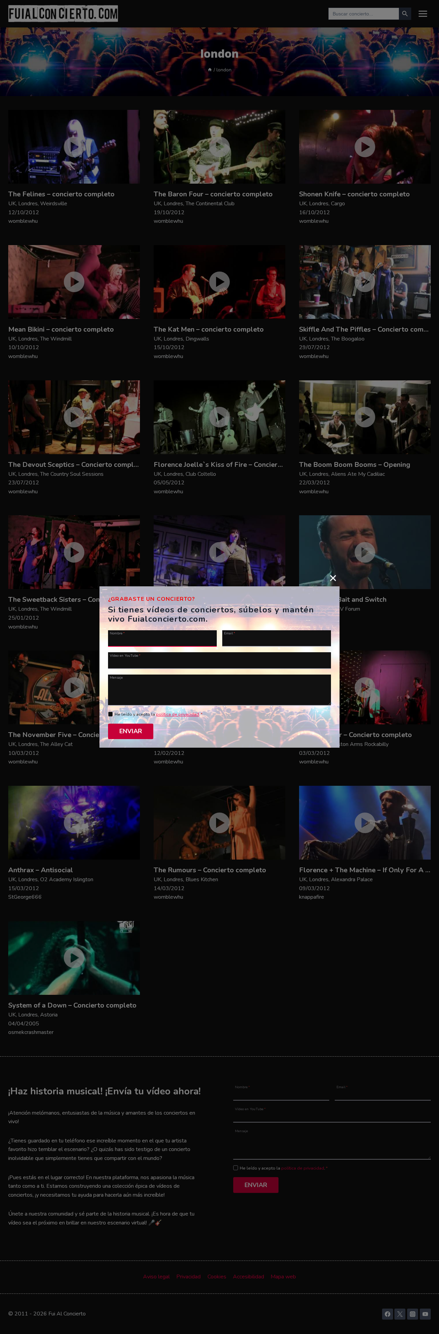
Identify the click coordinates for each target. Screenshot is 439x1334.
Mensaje (116, 677)
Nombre (117, 633)
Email (229, 633)
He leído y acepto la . (159, 714)
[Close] (333, 577)
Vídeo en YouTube (125, 655)
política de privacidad (177, 714)
